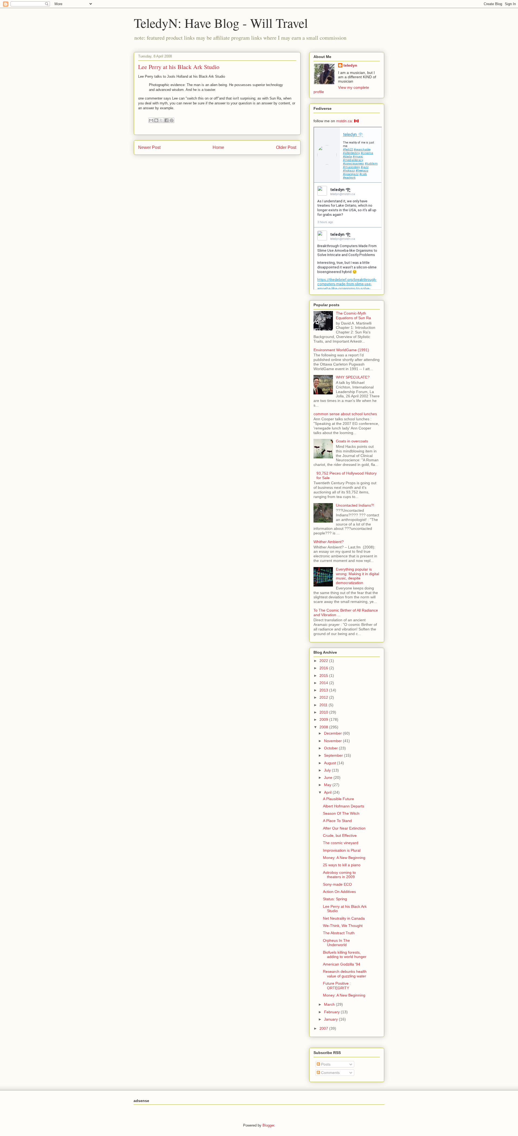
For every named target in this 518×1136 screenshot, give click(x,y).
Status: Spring (335, 899)
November (333, 741)
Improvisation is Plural (341, 850)
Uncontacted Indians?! (355, 505)
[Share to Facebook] (166, 120)
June (328, 777)
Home (218, 147)
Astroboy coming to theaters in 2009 (339, 874)
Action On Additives (339, 891)
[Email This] (151, 120)
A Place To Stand (337, 820)
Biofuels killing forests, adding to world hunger (344, 954)
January (331, 1019)
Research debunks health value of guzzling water (345, 973)
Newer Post (149, 147)
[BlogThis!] (156, 120)
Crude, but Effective (340, 835)
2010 (324, 712)
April (328, 792)
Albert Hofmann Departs (343, 806)
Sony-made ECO (337, 884)
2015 (324, 675)
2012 (324, 697)
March (330, 1004)
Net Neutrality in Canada (344, 918)
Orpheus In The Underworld (336, 942)
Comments (330, 1072)
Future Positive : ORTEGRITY (337, 985)
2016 (324, 668)
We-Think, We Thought (343, 925)
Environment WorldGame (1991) (341, 350)
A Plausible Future (338, 799)
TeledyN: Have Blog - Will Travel (221, 22)
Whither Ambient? (328, 542)
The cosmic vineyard (340, 843)
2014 (324, 683)
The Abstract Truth (339, 933)
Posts (325, 1064)
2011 (324, 705)
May (328, 785)
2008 (324, 727)
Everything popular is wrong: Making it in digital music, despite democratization (357, 576)
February (332, 1012)
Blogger (268, 1125)
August (330, 763)
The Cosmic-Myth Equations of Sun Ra (353, 315)
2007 (324, 1028)
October (331, 748)
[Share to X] (161, 120)
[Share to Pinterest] (171, 120)
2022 (324, 661)
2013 (324, 690)
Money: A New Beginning (344, 857)
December (333, 733)
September (334, 755)
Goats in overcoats (352, 441)
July (328, 770)
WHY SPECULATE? (353, 377)
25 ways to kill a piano (341, 865)
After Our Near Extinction (344, 828)
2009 (324, 719)
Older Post (286, 147)
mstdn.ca (344, 121)
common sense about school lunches (345, 414)
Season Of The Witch (341, 813)
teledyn (350, 65)
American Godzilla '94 (341, 964)
